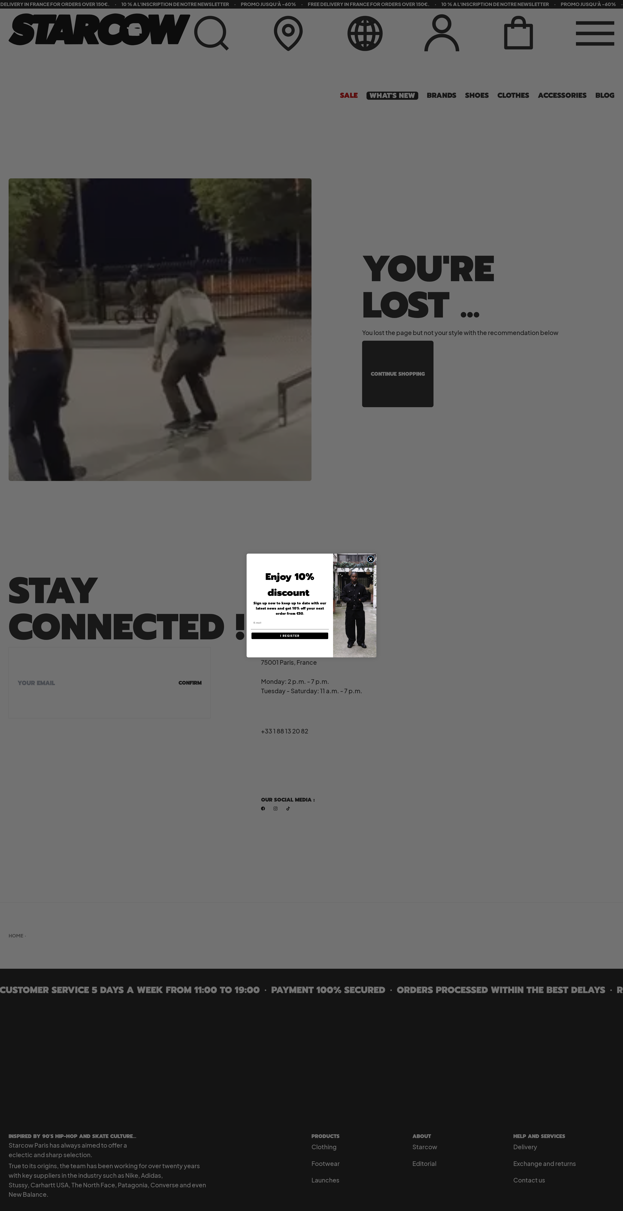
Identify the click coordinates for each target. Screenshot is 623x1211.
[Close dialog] (370, 559)
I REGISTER (289, 636)
